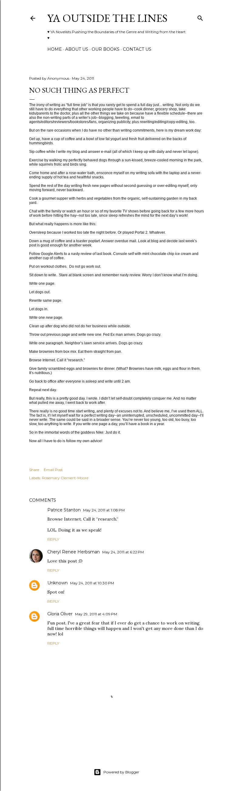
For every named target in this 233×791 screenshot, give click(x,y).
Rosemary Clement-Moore (65, 478)
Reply (53, 539)
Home (54, 49)
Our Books (106, 49)
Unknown (57, 583)
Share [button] (34, 469)
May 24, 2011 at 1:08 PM (104, 510)
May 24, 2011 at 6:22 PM (123, 552)
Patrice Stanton (64, 510)
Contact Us (137, 49)
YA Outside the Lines (107, 18)
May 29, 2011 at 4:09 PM (96, 614)
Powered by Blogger (121, 772)
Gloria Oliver (60, 614)
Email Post (53, 469)
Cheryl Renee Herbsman (73, 552)
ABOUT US (76, 49)
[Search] (200, 17)
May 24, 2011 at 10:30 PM (92, 583)
